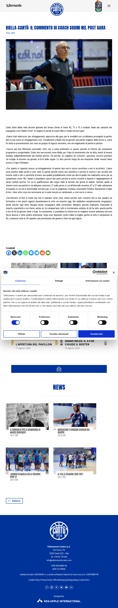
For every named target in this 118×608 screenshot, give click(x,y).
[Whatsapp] (25, 252)
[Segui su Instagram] (52, 587)
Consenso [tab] (20, 280)
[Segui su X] (56, 587)
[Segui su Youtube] (66, 587)
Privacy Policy (46, 580)
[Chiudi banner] (114, 272)
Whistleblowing (60, 580)
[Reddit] (42, 252)
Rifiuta (21, 334)
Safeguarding (72, 580)
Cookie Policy (34, 580)
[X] (14, 252)
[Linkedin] (19, 252)
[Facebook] (8, 252)
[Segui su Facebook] (47, 587)
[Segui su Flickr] (71, 587)
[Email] (48, 252)
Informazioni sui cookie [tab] (97, 280)
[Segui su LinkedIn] (61, 587)
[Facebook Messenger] (31, 252)
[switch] (44, 322)
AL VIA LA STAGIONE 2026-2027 (70, 474)
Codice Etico (84, 580)
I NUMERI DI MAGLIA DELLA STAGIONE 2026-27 (25, 475)
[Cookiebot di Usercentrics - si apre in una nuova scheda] (94, 272)
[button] (109, 6)
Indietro (16, 501)
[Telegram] (36, 252)
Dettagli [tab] (59, 280)
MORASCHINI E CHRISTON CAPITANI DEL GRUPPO (74, 431)
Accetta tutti (96, 334)
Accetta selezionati (59, 334)
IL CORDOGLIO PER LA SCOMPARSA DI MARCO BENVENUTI (25, 431)
